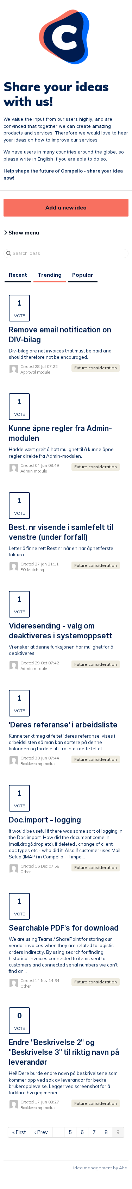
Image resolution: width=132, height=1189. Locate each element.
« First (19, 1132)
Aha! (123, 1167)
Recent (18, 275)
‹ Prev (41, 1132)
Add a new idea (66, 207)
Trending (50, 275)
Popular (82, 275)
